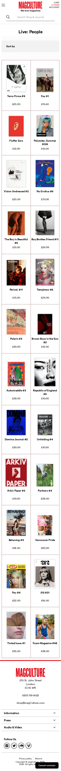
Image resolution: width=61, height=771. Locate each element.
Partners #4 (45, 490)
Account (54, 7)
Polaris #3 (16, 338)
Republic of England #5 (45, 392)
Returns (38, 758)
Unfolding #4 (45, 439)
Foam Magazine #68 (45, 643)
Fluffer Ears (16, 140)
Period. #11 (16, 289)
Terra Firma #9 (16, 96)
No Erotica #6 (45, 191)
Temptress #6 (45, 289)
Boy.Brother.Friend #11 (44, 239)
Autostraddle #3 (16, 390)
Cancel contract (46, 765)
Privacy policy (25, 758)
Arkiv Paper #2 (16, 490)
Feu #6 (16, 592)
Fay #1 (45, 96)
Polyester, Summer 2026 (45, 142)
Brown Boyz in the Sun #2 (45, 340)
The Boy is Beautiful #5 (16, 241)
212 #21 (45, 592)
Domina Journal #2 (16, 439)
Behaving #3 (16, 540)
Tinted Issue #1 (16, 643)
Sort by (10, 46)
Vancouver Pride (45, 540)
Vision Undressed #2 (16, 191)
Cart (56, 3)
